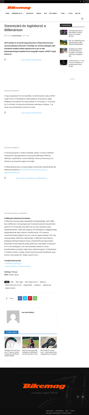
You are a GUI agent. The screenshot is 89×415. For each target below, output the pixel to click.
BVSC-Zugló (19, 282)
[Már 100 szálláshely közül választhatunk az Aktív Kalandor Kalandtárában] (63, 42)
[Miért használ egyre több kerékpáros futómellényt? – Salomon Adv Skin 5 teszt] (30, 342)
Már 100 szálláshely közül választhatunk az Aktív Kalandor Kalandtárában (76, 42)
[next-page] (9, 361)
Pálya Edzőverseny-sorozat (13, 285)
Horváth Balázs (17, 36)
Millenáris (43, 282)
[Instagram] (83, 1)
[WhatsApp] (35, 298)
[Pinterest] (30, 298)
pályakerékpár (28, 285)
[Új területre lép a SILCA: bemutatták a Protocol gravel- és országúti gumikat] (63, 32)
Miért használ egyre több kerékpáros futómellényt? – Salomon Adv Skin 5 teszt (30, 352)
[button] (82, 18)
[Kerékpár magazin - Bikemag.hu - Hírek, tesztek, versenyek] (19, 8)
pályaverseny (47, 285)
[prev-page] (5, 361)
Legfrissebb (66, 25)
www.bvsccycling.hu (13, 263)
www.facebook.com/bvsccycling (18, 266)
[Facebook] (80, 1)
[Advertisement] (59, 7)
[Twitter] (25, 298)
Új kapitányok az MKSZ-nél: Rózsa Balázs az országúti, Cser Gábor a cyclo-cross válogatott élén (76, 52)
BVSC (12, 282)
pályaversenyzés (10, 288)
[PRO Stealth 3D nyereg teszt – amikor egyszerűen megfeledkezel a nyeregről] (48, 342)
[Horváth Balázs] (5, 36)
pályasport (37, 285)
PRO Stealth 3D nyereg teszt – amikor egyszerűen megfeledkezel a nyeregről (48, 352)
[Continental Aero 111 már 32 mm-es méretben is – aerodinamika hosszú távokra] (63, 62)
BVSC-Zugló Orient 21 (31, 282)
